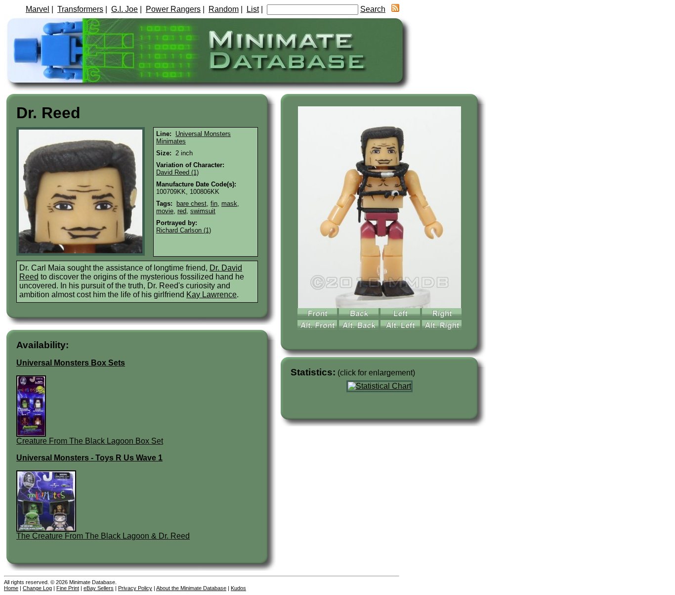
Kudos (238, 588)
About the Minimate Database (191, 588)
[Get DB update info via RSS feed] (395, 9)
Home (11, 588)
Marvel (37, 9)
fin (214, 203)
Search (372, 9)
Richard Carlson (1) (183, 230)
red (181, 211)
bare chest (191, 203)
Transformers (80, 9)
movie (164, 211)
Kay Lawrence (211, 294)
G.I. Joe (124, 9)
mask (229, 203)
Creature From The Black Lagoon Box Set (89, 441)
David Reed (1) (177, 172)
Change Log (37, 588)
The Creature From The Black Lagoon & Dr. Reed (103, 536)
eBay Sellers (99, 588)
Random (224, 9)
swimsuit (202, 211)
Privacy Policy (135, 588)
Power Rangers (173, 9)
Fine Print (67, 588)
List (253, 9)
